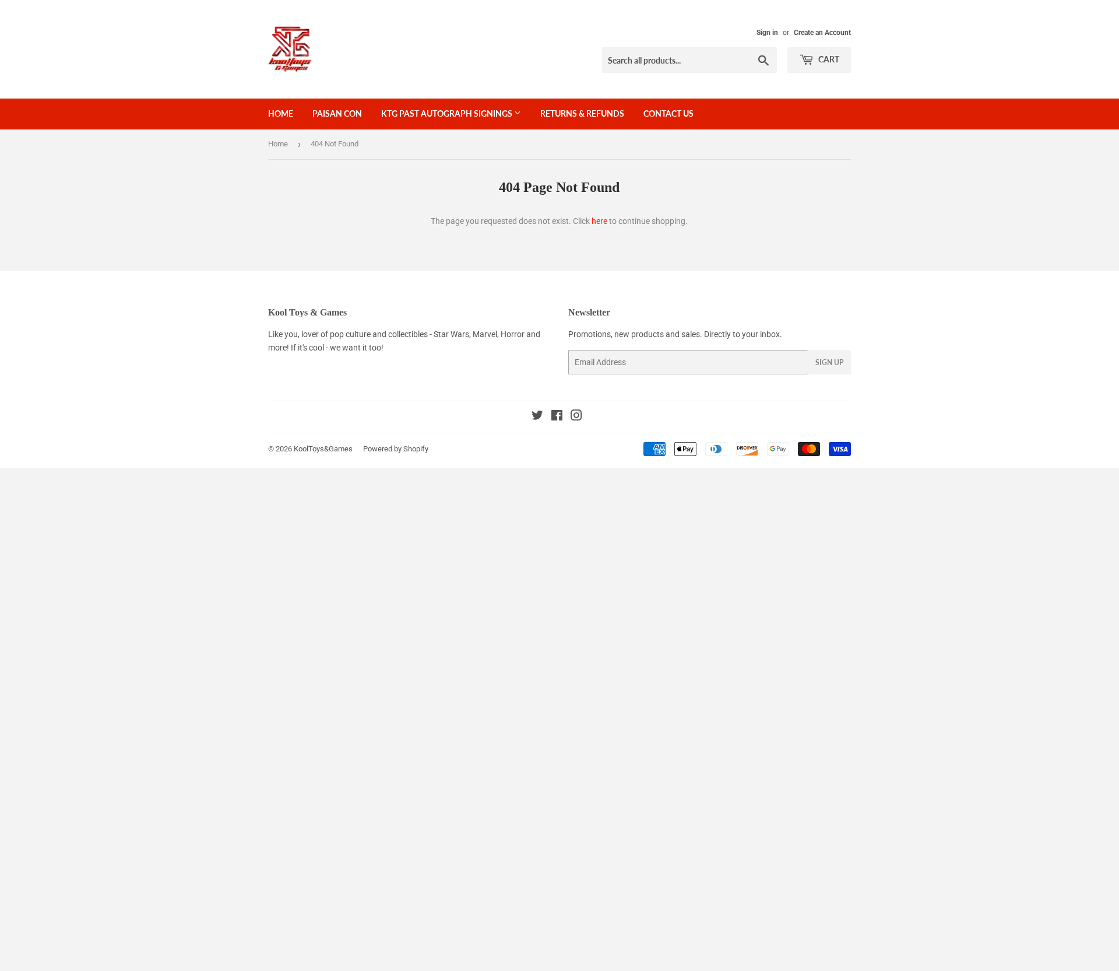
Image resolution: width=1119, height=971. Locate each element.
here (599, 221)
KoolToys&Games (323, 448)
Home (280, 113)
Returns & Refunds (582, 113)
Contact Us (668, 113)
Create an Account (822, 33)
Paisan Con (337, 113)
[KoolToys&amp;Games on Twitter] (537, 417)
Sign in (767, 33)
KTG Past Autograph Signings (447, 113)
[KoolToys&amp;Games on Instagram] (576, 417)
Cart (828, 59)
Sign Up (829, 362)
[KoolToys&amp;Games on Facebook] (557, 417)
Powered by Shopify (395, 448)
